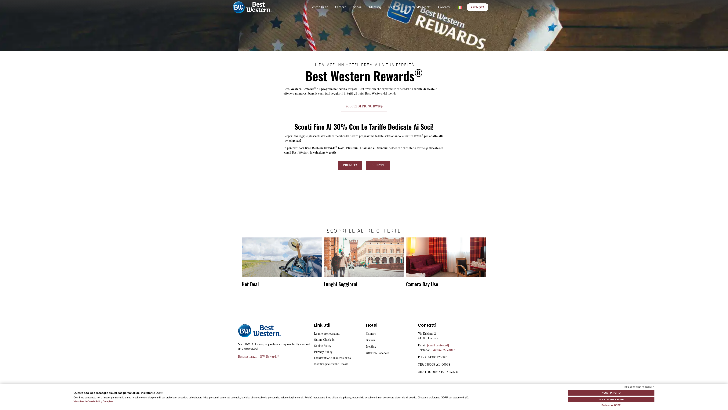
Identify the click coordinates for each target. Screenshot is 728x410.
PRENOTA (478, 7)
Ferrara (393, 7)
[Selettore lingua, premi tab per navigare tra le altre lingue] (460, 7)
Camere (340, 7)
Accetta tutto (611, 393)
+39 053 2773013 (442, 350)
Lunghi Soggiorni (340, 284)
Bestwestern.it (247, 356)
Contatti (444, 7)
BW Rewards (269, 356)
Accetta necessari (611, 399)
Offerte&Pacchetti (418, 7)
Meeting (375, 7)
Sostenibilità (319, 7)
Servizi (357, 7)
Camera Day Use (422, 284)
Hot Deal (250, 284)
